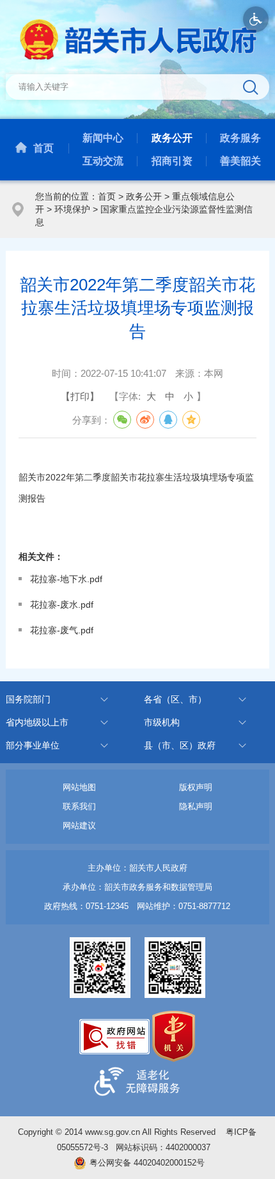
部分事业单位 (32, 745)
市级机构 (162, 722)
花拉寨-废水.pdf (61, 604)
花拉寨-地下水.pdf (66, 579)
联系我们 (79, 806)
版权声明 (195, 787)
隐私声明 (195, 806)
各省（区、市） (175, 699)
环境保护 (72, 209)
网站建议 (79, 825)
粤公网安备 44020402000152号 (147, 1162)
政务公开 (172, 137)
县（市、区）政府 (180, 745)
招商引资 (172, 160)
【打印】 (80, 396)
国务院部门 (28, 699)
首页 (43, 148)
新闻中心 (102, 137)
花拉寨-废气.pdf (61, 630)
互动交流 (102, 160)
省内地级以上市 (37, 722)
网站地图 (79, 787)
